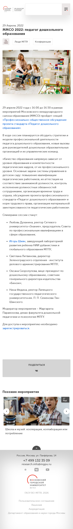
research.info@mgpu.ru (36, 464)
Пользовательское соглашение (36, 501)
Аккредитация (36, 509)
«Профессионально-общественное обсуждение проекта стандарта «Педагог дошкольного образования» (35, 124)
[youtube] (47, 469)
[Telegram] (25, 469)
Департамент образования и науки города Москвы (36, 513)
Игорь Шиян (17, 241)
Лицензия (36, 505)
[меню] (66, 9)
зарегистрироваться (16, 328)
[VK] (36, 469)
